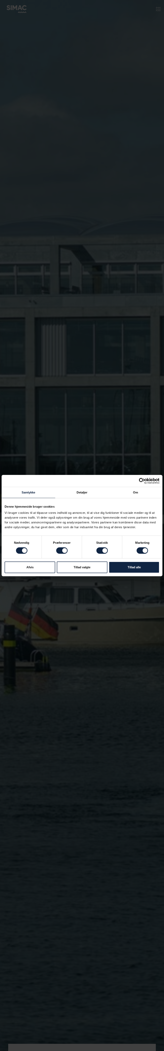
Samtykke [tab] (28, 492)
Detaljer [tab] (82, 492)
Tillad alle (134, 567)
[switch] (62, 550)
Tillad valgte (82, 567)
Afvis (30, 567)
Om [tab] (135, 492)
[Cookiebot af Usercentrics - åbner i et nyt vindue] (141, 481)
